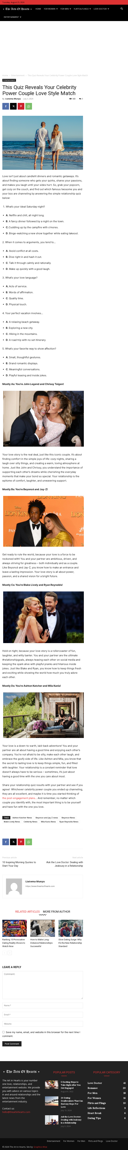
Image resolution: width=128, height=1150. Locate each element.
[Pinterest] (21, 106)
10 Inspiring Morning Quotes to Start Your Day (19, 864)
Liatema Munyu (13, 98)
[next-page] (10, 953)
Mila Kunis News (48, 821)
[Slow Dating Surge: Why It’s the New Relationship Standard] (70, 928)
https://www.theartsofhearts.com (40, 886)
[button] (122, 8)
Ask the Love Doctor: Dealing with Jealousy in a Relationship (64, 864)
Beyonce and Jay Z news (47, 817)
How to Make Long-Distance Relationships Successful (41, 943)
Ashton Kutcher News (22, 817)
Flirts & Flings (81, 9)
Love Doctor (100, 9)
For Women (49, 9)
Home (38, 9)
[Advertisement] (64, 46)
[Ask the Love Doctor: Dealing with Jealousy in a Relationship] (51, 1120)
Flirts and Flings (95, 1141)
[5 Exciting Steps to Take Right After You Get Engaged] (51, 1084)
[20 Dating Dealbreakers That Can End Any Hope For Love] (51, 1101)
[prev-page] (4, 953)
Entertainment (11, 17)
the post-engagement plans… (19, 798)
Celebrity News (30, 821)
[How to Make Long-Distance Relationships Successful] (42, 928)
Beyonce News (68, 817)
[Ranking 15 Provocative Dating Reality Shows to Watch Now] (14, 928)
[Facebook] (5, 106)
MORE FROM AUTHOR (56, 911)
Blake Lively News (12, 821)
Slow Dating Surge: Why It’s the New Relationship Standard (70, 943)
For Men (64, 9)
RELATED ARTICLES (27, 911)
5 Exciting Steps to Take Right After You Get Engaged (70, 1085)
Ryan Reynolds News (69, 821)
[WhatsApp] (28, 106)
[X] (13, 106)
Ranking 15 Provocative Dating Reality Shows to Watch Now (13, 943)
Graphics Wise (40, 1146)
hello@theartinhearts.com (16, 1112)
